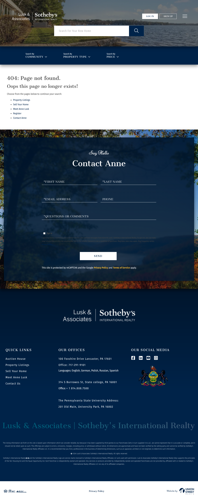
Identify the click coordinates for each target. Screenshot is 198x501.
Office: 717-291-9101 (72, 365)
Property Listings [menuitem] (17, 365)
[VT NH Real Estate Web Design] (180, 491)
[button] (136, 31)
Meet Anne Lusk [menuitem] (16, 377)
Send (98, 256)
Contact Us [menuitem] (13, 383)
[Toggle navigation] (185, 16)
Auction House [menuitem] (16, 358)
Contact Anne (20, 118)
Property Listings (21, 100)
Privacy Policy (47, 245)
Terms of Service (121, 267)
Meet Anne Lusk (21, 109)
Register (17, 113)
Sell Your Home (21, 104)
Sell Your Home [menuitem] (16, 371)
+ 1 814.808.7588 (77, 388)
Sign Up (168, 16)
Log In (150, 16)
